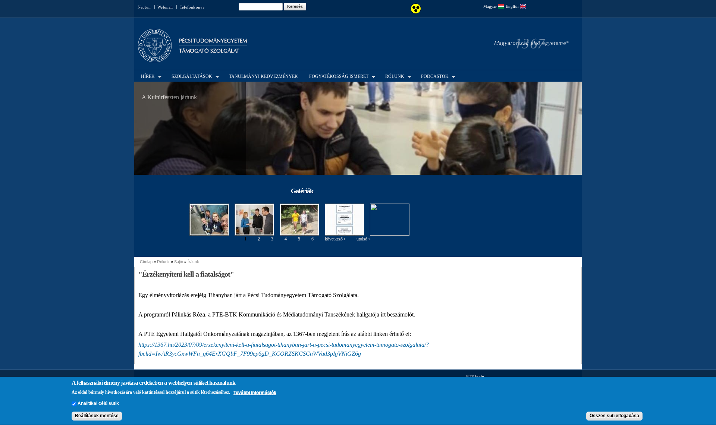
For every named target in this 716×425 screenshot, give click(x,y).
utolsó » (364, 239)
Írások (193, 261)
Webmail (165, 7)
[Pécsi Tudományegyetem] (155, 59)
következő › (335, 239)
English (513, 6)
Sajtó (178, 261)
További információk (254, 392)
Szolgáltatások (189, 76)
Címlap (146, 261)
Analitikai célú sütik (98, 403)
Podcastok (433, 76)
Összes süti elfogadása (614, 416)
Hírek (145, 76)
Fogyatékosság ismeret (336, 76)
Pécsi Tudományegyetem (213, 41)
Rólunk (392, 76)
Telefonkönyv (192, 7)
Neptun (144, 7)
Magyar (490, 6)
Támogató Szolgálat (209, 51)
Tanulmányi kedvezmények (263, 76)
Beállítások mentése (97, 416)
